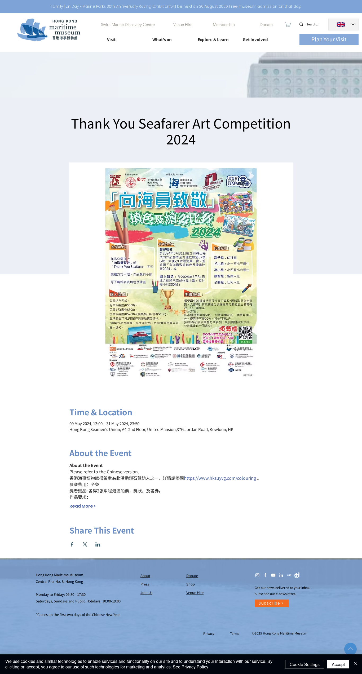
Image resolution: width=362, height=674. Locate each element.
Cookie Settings (305, 664)
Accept (338, 664)
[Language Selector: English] (343, 24)
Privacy (209, 633)
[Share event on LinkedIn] (97, 544)
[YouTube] (273, 575)
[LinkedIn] (281, 575)
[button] (125, 37)
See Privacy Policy (190, 667)
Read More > (82, 506)
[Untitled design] (289, 575)
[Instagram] (257, 575)
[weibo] (297, 575)
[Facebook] (265, 575)
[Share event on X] (84, 544)
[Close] (355, 664)
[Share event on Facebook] (71, 544)
